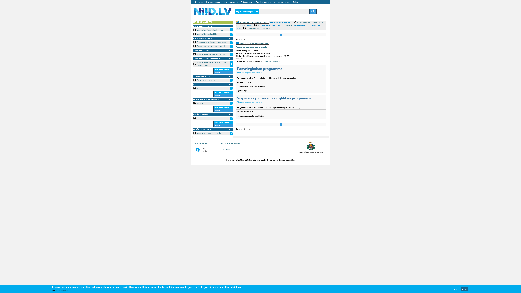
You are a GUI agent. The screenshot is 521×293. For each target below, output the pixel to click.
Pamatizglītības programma (259, 68)
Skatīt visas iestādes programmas (254, 43)
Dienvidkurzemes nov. (206, 80)
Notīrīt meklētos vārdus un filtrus (253, 22)
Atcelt (217, 72)
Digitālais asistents (263, 2)
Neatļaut (456, 289)
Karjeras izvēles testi (282, 2)
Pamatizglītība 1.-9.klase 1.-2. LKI (211, 46)
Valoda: (250, 25)
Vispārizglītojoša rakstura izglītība (211, 54)
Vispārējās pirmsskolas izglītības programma (274, 98)
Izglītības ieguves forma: (270, 25)
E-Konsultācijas (247, 2)
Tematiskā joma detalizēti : (281, 22)
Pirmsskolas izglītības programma (211, 42)
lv (197, 88)
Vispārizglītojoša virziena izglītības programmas (211, 63)
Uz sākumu (198, 2)
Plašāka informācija (60, 291)
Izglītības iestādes (230, 2)
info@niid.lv (225, 149)
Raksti (295, 2)
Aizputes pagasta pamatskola (258, 28)
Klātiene (200, 103)
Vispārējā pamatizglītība (207, 34)
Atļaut (464, 289)
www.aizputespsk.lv (272, 61)
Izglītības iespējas (213, 2)
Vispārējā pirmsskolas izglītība (210, 29)
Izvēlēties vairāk (221, 69)
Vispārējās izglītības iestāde (209, 133)
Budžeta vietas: (299, 25)
